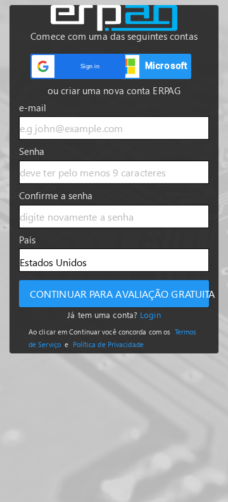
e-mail (33, 107)
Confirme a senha (56, 195)
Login (150, 314)
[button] (77, 66)
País (27, 239)
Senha (32, 151)
